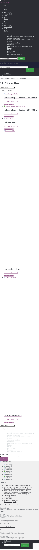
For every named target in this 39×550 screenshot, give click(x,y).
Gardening (10, 53)
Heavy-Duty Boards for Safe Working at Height (17, 489)
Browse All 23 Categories (14, 54)
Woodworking (8, 497)
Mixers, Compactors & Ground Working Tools (20, 39)
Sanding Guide (8, 14)
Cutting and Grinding (13, 43)
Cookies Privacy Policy (10, 502)
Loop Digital (20, 537)
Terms (5, 15)
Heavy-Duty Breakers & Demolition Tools (19, 46)
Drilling (9, 48)
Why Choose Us (8, 12)
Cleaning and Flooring (13, 38)
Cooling (9, 41)
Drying (9, 49)
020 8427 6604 (4, 2)
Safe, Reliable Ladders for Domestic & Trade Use (18, 487)
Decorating (10, 44)
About (5, 11)
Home (5, 9)
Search (21, 58)
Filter (4, 459)
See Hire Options (9, 104)
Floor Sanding (11, 51)
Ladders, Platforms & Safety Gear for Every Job (21, 36)
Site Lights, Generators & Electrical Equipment (17, 492)
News (5, 17)
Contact (6, 19)
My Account (7, 541)
